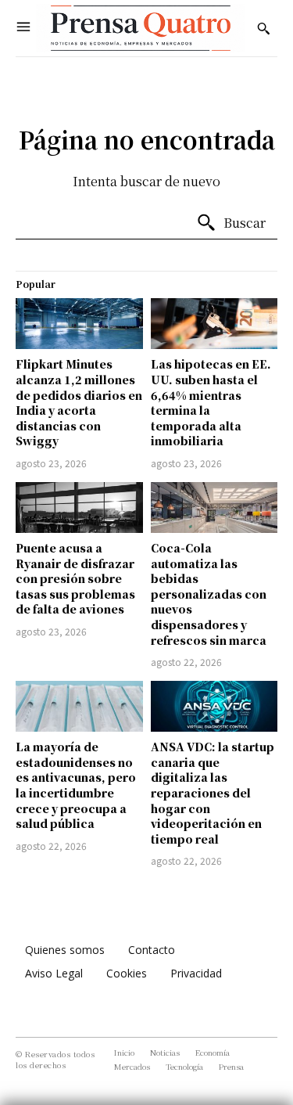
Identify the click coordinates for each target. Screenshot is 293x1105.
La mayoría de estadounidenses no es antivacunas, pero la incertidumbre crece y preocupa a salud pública (76, 785)
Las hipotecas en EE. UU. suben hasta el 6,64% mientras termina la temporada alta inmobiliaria (211, 402)
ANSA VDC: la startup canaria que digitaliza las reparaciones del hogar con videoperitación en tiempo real (212, 793)
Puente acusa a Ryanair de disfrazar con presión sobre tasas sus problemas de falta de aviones (75, 578)
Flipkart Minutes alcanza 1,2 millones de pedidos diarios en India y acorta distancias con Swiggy (79, 402)
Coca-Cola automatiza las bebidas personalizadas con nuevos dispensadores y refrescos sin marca (208, 594)
